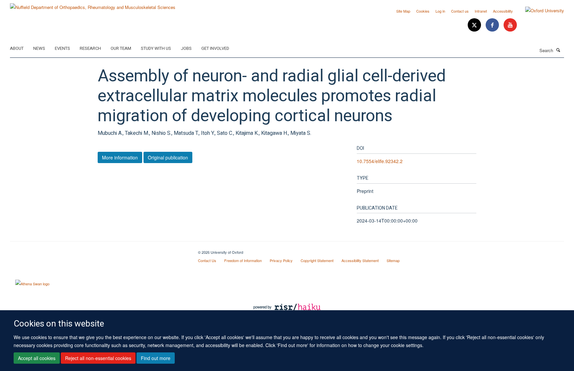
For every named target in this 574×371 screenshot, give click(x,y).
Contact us (460, 11)
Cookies (423, 11)
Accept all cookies (36, 358)
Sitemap (393, 260)
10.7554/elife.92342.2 (380, 161)
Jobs (186, 48)
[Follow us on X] (475, 25)
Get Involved (215, 48)
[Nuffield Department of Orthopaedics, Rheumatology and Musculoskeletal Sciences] (92, 5)
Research (90, 48)
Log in (440, 11)
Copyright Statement (317, 260)
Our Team (121, 48)
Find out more (155, 358)
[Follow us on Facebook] (493, 25)
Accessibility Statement (360, 260)
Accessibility (503, 11)
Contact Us (207, 260)
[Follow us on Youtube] (510, 25)
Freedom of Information (243, 260)
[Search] (558, 49)
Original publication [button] (168, 157)
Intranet (481, 11)
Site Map (403, 11)
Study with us (156, 48)
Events (62, 48)
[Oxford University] (539, 11)
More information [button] (120, 157)
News (39, 48)
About (17, 48)
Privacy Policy (281, 260)
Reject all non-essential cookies (98, 358)
